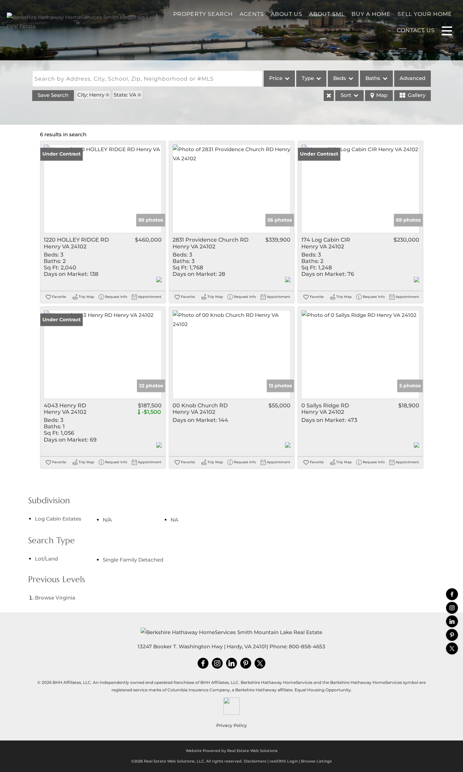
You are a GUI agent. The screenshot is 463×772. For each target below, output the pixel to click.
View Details (102, 189)
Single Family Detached (133, 559)
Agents (252, 14)
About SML (327, 14)
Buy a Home (371, 14)
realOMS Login (283, 761)
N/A (107, 519)
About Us (286, 14)
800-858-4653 (307, 646)
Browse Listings (316, 761)
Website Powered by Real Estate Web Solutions (232, 750)
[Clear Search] (329, 95)
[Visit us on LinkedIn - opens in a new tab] (452, 621)
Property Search (203, 14)
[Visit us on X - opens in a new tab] (452, 648)
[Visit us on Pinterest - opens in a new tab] (452, 635)
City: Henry (90, 95)
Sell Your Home (425, 14)
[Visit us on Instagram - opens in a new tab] (452, 608)
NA (174, 519)
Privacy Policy (231, 725)
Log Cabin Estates (58, 518)
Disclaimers (255, 761)
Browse (55, 597)
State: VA (125, 95)
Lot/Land (46, 558)
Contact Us (416, 30)
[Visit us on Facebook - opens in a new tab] (452, 594)
